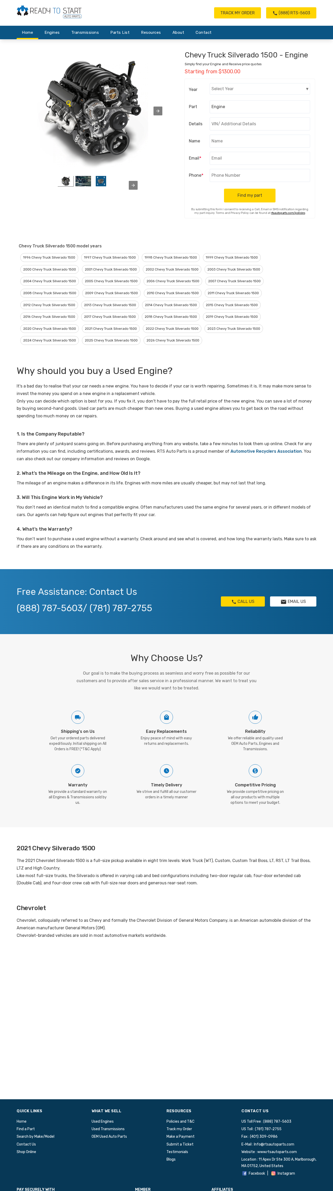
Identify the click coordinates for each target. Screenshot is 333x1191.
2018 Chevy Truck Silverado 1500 (171, 317)
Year (193, 89)
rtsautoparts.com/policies (288, 213)
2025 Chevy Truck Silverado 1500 (111, 340)
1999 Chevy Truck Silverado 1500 (232, 257)
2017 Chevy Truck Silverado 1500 (110, 317)
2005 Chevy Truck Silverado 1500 (111, 281)
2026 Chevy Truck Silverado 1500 (172, 340)
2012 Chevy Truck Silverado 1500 (49, 305)
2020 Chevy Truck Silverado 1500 (49, 329)
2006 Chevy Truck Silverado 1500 (172, 281)
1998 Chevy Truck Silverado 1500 (171, 257)
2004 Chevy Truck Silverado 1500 (49, 281)
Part (193, 106)
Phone (196, 175)
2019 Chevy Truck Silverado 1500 (232, 317)
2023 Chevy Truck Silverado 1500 (233, 329)
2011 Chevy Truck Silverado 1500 (233, 293)
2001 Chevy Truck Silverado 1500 (111, 269)
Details (195, 123)
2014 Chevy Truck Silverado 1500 (171, 305)
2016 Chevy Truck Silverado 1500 (49, 317)
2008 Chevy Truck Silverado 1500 (49, 293)
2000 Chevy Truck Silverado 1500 (49, 269)
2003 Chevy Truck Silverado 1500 (233, 269)
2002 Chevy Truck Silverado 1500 (172, 269)
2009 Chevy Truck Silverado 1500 (111, 293)
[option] (65, 181)
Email (195, 158)
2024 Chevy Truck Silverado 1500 (49, 340)
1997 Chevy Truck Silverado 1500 (110, 257)
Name (194, 141)
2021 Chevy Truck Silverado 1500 (111, 329)
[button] (157, 111)
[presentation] (133, 185)
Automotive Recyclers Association (266, 451)
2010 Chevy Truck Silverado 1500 (173, 293)
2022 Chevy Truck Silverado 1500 (172, 329)
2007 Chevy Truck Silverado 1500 (234, 281)
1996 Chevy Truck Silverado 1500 (49, 257)
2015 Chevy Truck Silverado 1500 (232, 305)
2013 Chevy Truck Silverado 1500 (110, 305)
